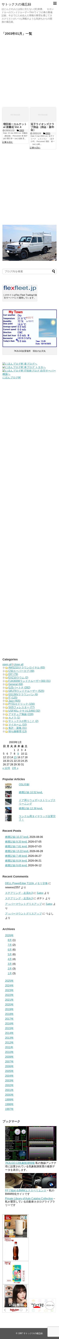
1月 (10, 973)
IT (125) (12, 697)
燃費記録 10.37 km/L (17, 837)
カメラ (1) (14, 717)
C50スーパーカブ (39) (21, 671)
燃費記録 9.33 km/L (16, 841)
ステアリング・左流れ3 (19, 893)
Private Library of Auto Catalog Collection (29, 1198)
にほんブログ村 (11, 377)
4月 (10, 959)
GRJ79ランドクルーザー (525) (26, 691)
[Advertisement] (29, 71)
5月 (10, 954)
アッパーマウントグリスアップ (23, 904)
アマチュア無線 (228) (20, 714)
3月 (10, 964)
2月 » (15, 768)
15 (15, 757)
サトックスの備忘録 (16, 4)
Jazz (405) (14, 700)
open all (7, 664)
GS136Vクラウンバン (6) (23, 694)
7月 (10, 945)
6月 (10, 949)
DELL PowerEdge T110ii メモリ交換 (26, 883)
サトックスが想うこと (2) (23, 721)
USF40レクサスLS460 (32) (24, 710)
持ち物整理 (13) (17, 731)
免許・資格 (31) (17, 728)
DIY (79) (13, 674)
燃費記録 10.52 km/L (31, 792)
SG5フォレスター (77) (21, 707)
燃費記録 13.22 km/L (17, 851)
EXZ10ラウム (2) (18, 677)
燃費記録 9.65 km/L (16, 865)
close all (18, 664)
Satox (40, 893)
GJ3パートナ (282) (19, 687)
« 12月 (6, 768)
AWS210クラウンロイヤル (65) (26, 667)
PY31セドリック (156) (21, 704)
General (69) (15, 684)
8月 (10, 940)
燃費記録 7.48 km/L (16, 856)
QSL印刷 (24, 784)
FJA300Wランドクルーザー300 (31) (29, 681)
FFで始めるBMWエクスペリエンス (25, 1190)
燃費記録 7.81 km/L (16, 846)
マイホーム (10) (17, 724)
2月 (10, 968)
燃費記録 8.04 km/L (16, 860)
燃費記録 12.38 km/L (31, 808)
